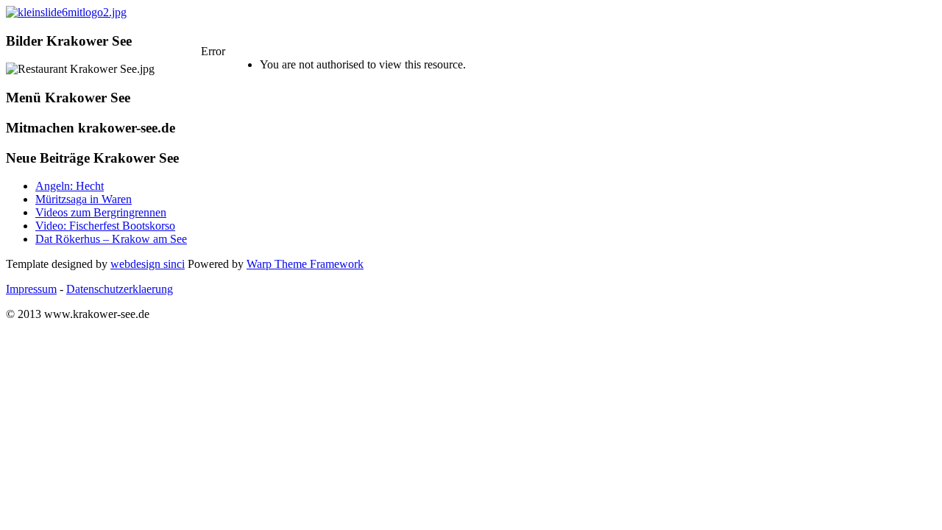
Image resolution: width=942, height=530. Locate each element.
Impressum (31, 289)
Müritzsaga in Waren (83, 199)
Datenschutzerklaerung (119, 289)
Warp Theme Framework (305, 264)
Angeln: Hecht (69, 186)
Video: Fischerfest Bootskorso (105, 225)
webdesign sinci (147, 264)
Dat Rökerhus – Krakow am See (111, 239)
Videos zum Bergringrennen (100, 212)
